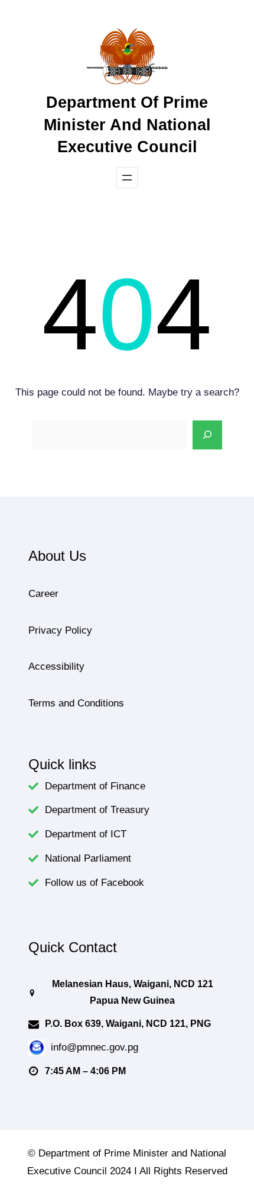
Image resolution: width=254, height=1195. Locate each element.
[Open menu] (127, 177)
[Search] (207, 435)
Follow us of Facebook (94, 882)
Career (43, 593)
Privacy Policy (60, 630)
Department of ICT (85, 834)
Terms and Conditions (76, 703)
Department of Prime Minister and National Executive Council (127, 124)
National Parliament (88, 858)
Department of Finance (95, 786)
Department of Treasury (97, 809)
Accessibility (56, 666)
